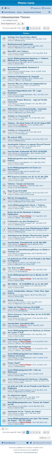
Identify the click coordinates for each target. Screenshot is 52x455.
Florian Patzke (25, 178)
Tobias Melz (24, 118)
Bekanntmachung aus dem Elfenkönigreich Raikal (28, 228)
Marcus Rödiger (25, 216)
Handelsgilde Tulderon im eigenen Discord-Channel (29, 144)
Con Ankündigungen (21, 126)
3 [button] (33, 28)
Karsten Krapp (25, 71)
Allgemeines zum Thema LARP (25, 47)
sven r (22, 85)
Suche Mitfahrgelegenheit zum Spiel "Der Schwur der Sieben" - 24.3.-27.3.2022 (28, 420)
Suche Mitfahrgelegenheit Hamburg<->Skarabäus (28, 379)
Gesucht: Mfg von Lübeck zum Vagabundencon (27, 84)
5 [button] (39, 28)
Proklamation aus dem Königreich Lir (23, 221)
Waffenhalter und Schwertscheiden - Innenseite (27, 109)
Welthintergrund (20, 40)
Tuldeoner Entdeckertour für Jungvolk (23, 77)
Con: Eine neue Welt (16, 268)
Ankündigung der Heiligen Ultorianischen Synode (28, 235)
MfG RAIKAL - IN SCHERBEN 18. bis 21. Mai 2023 (28, 284)
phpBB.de (35, 450)
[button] (24, 28)
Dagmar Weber (25, 200)
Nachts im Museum (15, 300)
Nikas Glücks (24, 295)
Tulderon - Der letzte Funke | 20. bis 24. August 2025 (29, 123)
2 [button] (30, 28)
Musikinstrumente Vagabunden (20, 44)
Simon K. (23, 125)
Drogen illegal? (14, 363)
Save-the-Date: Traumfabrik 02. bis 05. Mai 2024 (27, 243)
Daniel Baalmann (25, 53)
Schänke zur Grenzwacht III (19, 116)
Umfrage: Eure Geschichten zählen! (22, 37)
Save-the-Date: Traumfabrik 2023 (21, 323)
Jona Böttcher (24, 162)
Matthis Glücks (25, 207)
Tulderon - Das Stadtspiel (23, 80)
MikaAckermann (25, 253)
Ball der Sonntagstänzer (17, 198)
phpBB (19, 447)
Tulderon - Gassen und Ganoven (21, 184)
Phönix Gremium (25, 39)
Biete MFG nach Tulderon (18, 51)
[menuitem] (7, 8)
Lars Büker (23, 374)
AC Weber (23, 78)
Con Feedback (19, 119)
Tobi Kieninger (24, 153)
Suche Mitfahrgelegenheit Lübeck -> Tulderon (26, 205)
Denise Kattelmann (26, 381)
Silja (21, 171)
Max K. (22, 111)
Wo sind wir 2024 (15, 137)
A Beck (22, 132)
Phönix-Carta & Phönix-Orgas (24, 194)
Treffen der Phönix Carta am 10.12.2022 (24, 307)
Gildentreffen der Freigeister (19, 340)
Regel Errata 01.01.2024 (17, 191)
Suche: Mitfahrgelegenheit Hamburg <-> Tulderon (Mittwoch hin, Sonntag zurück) (28, 59)
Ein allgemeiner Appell (17, 395)
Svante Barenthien (26, 94)
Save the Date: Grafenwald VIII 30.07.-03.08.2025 (27, 151)
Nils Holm (23, 62)
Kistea (22, 146)
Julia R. (22, 262)
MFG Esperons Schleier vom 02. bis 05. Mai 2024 (28, 177)
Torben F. (23, 46)
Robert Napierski (25, 390)
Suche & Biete (19, 55)
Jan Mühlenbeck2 (26, 357)
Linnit (22, 397)
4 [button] (36, 28)
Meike (22, 413)
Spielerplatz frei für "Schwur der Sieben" (24, 411)
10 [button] (45, 28)
